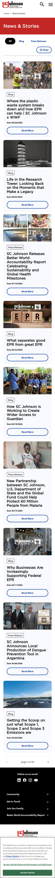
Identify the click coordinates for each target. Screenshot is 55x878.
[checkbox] (21, 41)
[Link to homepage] (12, 4)
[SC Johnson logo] (27, 833)
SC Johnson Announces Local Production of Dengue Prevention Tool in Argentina (26, 650)
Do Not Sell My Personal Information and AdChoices (27, 864)
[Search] (42, 4)
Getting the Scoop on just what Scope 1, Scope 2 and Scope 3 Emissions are (26, 726)
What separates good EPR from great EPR (26, 342)
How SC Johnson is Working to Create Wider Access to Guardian (24, 413)
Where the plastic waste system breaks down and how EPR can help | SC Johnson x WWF (27, 109)
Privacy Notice (12, 856)
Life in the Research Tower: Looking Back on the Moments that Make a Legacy (25, 185)
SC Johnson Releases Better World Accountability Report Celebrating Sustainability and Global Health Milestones (26, 266)
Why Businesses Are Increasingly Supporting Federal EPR (25, 573)
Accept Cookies (27, 872)
